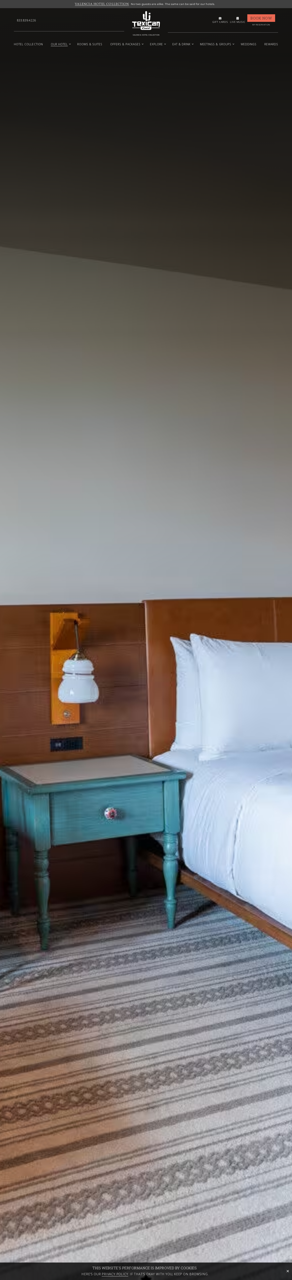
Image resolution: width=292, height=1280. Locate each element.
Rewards (271, 44)
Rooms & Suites (89, 44)
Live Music (237, 22)
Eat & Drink (181, 44)
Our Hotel (59, 44)
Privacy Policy (115, 1274)
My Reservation (261, 24)
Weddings (248, 44)
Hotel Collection (28, 44)
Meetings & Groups (215, 44)
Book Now (261, 18)
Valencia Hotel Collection (102, 4)
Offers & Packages (125, 44)
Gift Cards (220, 22)
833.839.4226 (26, 20)
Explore (156, 44)
